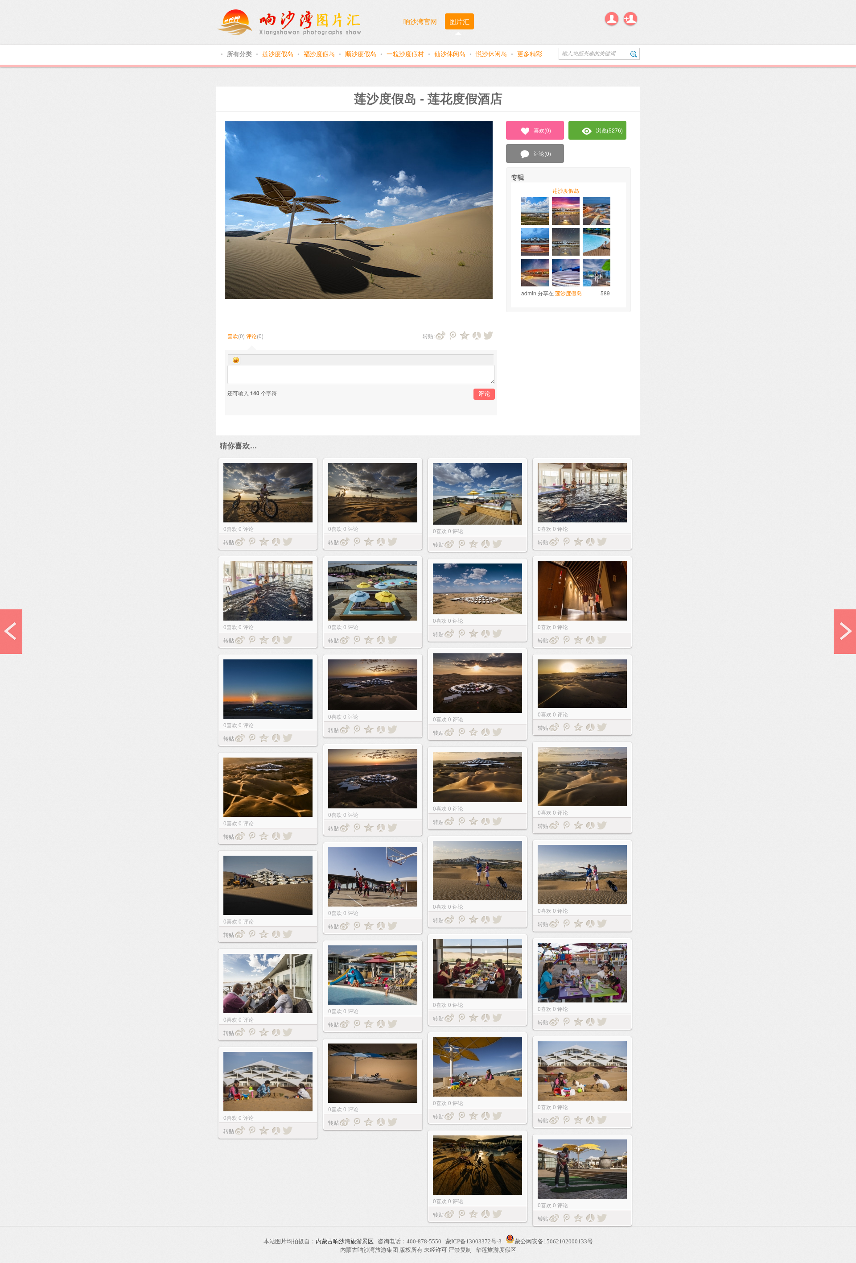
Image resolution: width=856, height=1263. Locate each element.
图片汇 (459, 21)
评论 (251, 336)
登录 (611, 18)
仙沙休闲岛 (450, 53)
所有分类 (240, 53)
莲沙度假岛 (278, 53)
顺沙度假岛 (361, 53)
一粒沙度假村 (406, 53)
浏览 (609, 130)
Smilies (235, 360)
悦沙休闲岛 (492, 53)
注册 (630, 18)
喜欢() (542, 130)
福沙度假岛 (320, 53)
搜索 (634, 54)
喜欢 (232, 336)
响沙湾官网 (420, 21)
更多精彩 (529, 53)
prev (11, 631)
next (845, 631)
